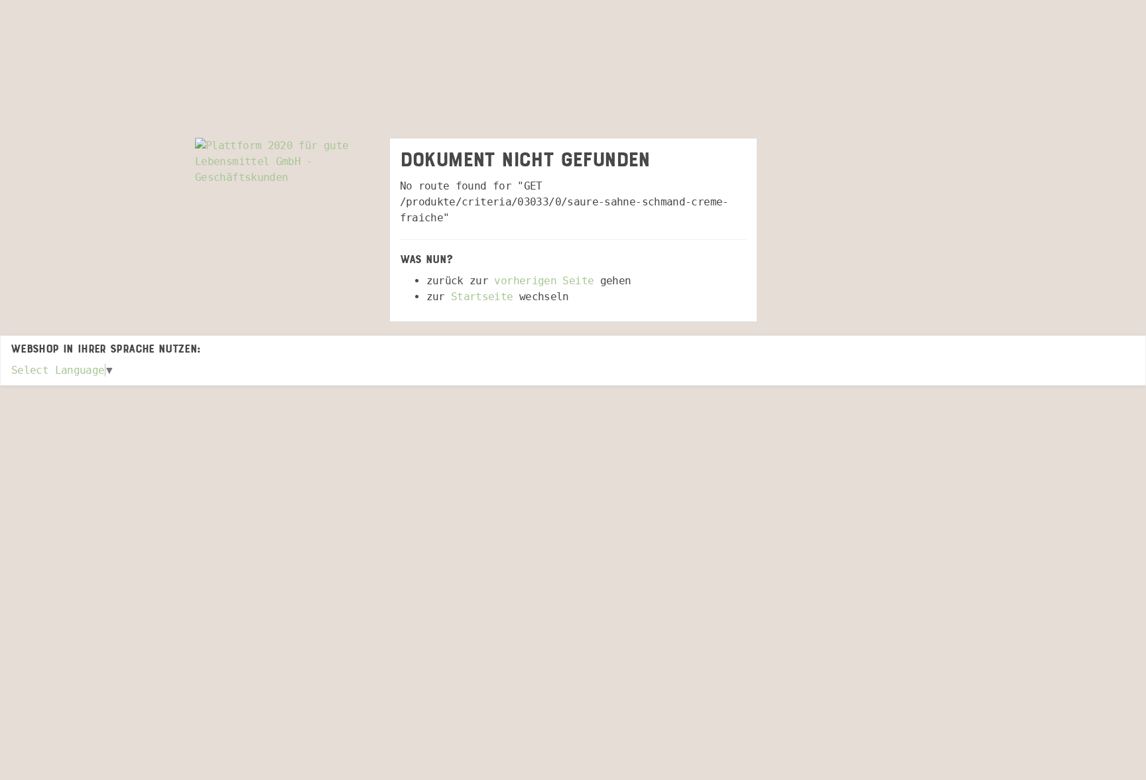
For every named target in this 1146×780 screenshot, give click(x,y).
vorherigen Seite (544, 280)
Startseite (482, 296)
